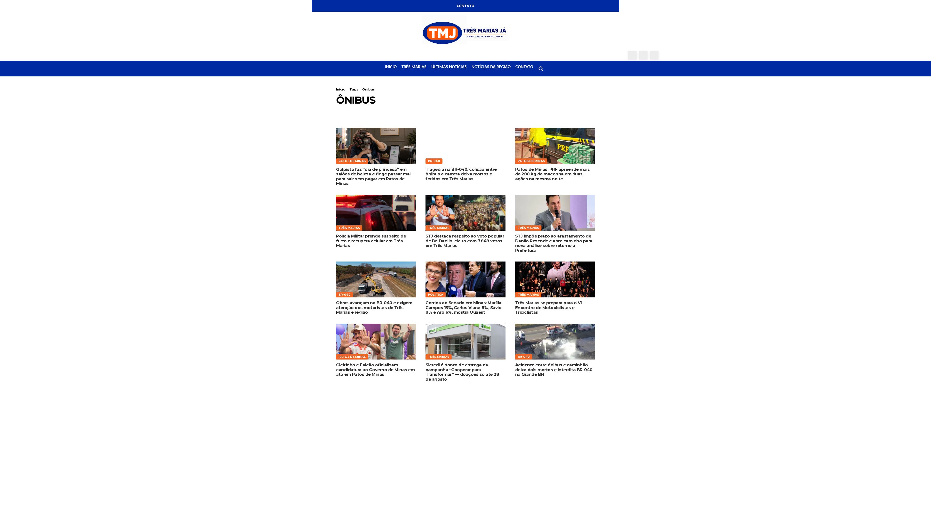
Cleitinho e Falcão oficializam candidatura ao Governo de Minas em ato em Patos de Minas (375, 369)
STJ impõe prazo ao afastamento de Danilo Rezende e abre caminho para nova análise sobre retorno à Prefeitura (553, 243)
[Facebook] (632, 55)
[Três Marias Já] (465, 31)
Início (340, 89)
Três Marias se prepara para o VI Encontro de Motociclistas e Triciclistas (548, 307)
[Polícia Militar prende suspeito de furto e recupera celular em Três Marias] (376, 213)
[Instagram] (643, 55)
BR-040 (434, 161)
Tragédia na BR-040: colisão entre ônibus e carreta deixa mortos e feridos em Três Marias (461, 174)
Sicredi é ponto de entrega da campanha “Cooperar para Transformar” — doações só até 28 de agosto (462, 372)
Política (435, 294)
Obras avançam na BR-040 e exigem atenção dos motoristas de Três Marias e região (374, 307)
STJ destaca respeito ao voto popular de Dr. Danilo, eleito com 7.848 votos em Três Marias (464, 241)
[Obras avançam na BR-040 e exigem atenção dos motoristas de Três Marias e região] (376, 279)
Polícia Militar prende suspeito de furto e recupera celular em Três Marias (371, 241)
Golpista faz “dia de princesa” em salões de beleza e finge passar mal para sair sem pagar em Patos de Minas (373, 176)
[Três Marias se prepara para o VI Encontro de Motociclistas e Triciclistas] (555, 279)
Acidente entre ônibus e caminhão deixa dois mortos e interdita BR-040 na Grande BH (554, 369)
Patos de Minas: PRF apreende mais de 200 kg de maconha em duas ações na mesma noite (552, 174)
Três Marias (349, 228)
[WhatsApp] (654, 55)
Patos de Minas (352, 161)
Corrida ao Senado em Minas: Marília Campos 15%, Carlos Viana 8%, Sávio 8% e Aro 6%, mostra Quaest (463, 307)
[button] (541, 68)
